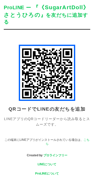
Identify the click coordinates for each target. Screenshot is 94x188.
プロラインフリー (55, 155)
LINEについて (47, 164)
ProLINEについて (47, 173)
